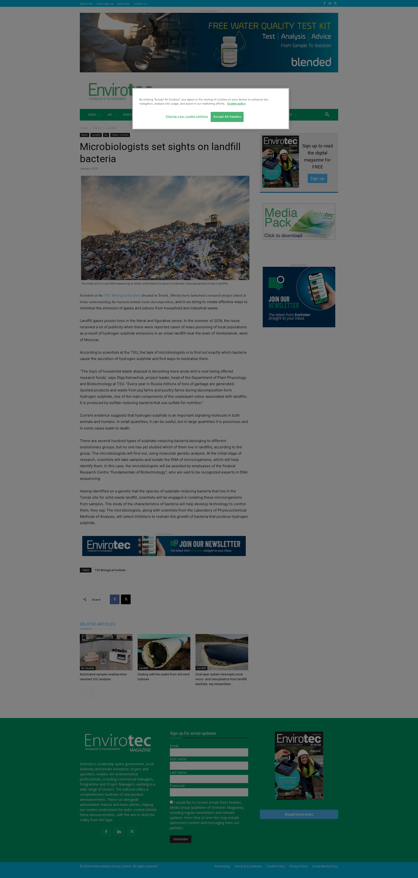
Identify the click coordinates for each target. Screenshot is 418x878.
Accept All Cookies (227, 116)
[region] (210, 109)
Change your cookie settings (187, 116)
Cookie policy (236, 103)
